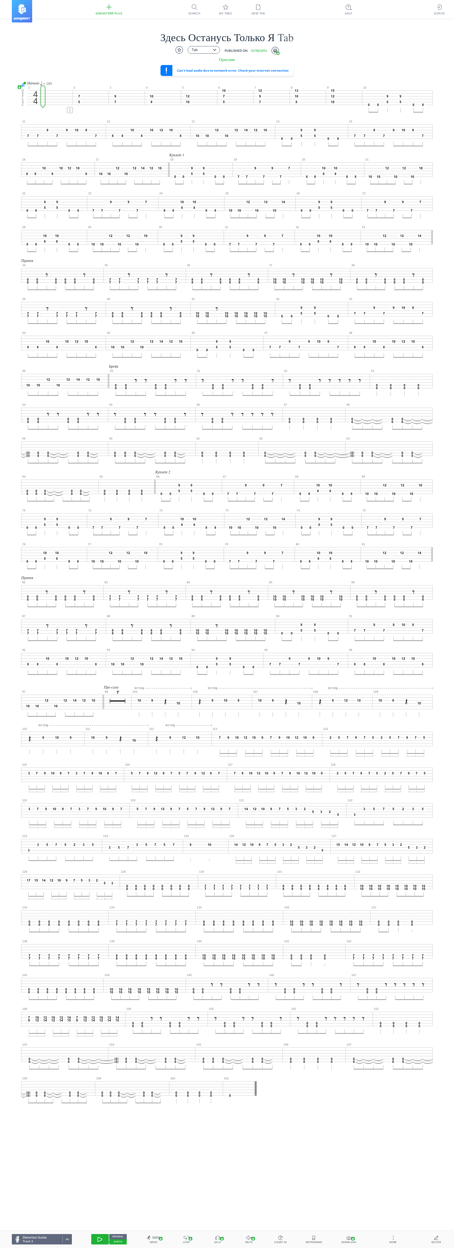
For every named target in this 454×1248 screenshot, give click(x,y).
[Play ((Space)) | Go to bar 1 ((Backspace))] (100, 1239)
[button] (22, 85)
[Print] (275, 50)
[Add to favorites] (179, 50)
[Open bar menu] (70, 110)
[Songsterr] (22, 11)
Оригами (227, 59)
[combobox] (204, 50)
